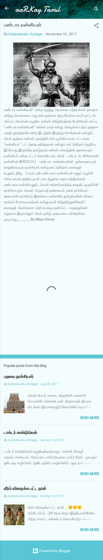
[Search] (96, 9)
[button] (96, 26)
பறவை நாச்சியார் (19, 377)
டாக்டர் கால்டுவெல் (20, 433)
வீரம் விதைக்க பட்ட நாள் (25, 489)
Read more (89, 418)
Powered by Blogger (54, 551)
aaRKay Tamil (37, 9)
